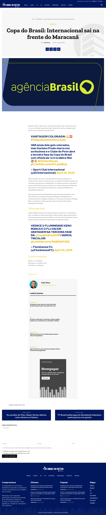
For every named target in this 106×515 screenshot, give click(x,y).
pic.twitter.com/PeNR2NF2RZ (50, 241)
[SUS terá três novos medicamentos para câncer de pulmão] (69, 334)
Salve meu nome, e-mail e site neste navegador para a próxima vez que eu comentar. (28, 448)
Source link (32, 274)
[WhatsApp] (58, 49)
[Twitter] (51, 49)
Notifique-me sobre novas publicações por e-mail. (17, 453)
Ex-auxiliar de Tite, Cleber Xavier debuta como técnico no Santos (26, 416)
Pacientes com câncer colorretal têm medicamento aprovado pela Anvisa (43, 305)
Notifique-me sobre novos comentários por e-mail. (17, 451)
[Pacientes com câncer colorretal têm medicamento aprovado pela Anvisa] (69, 304)
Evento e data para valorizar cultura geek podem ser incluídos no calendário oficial (45, 320)
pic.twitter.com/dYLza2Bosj (49, 164)
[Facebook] (47, 49)
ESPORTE (39, 19)
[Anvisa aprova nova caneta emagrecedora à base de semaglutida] (69, 349)
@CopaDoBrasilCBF (47, 235)
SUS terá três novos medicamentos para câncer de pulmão (44, 334)
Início (33, 19)
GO (31, 317)
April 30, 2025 (65, 173)
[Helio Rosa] (35, 285)
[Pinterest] (55, 49)
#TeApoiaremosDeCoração (48, 140)
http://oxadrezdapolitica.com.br (49, 285)
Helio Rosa (47, 42)
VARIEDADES (33, 302)
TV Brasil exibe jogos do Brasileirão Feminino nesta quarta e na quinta (79, 416)
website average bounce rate (17, 405)
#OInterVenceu (48, 161)
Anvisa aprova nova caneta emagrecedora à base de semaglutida (45, 349)
